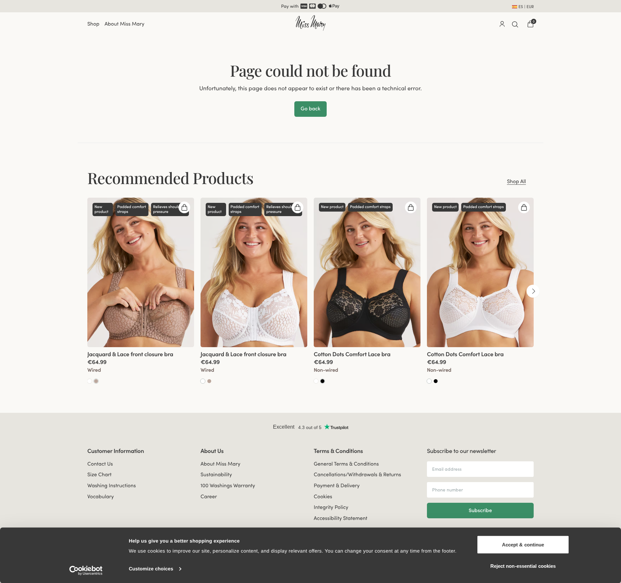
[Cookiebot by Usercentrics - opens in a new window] (86, 570)
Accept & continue (523, 544)
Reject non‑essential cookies (523, 565)
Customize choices (151, 569)
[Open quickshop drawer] (184, 207)
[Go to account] (502, 23)
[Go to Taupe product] (96, 381)
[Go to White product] (90, 381)
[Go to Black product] (322, 381)
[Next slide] (533, 290)
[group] (140, 290)
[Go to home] (310, 23)
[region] (310, 291)
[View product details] (140, 365)
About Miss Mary (124, 23)
